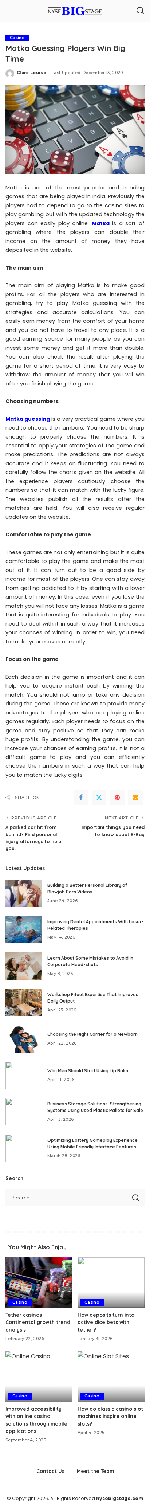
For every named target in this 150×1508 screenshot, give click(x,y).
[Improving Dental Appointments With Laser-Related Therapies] (23, 929)
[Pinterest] (117, 797)
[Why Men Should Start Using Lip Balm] (23, 1075)
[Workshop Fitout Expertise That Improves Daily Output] (23, 1002)
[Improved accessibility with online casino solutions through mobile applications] (38, 1376)
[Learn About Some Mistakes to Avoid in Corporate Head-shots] (23, 966)
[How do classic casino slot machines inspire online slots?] (111, 1376)
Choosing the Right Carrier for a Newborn (92, 1034)
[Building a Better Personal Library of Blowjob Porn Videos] (23, 893)
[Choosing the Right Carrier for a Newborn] (23, 1039)
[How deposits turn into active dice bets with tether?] (111, 1282)
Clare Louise (31, 72)
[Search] (140, 11)
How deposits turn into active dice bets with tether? (106, 1322)
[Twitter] (99, 797)
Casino (17, 37)
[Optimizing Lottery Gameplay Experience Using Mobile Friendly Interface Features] (23, 1148)
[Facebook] (81, 797)
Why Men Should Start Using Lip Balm (87, 1070)
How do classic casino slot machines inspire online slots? (110, 1416)
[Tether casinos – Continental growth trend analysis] (38, 1282)
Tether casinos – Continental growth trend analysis (37, 1322)
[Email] (135, 797)
